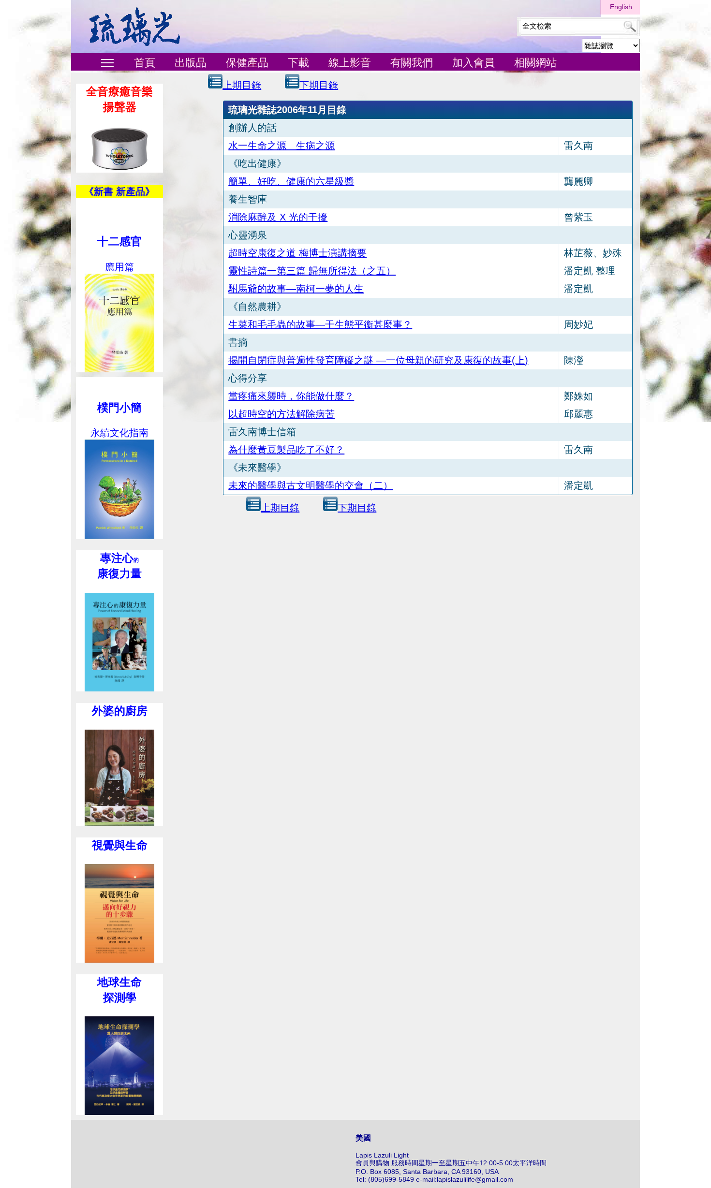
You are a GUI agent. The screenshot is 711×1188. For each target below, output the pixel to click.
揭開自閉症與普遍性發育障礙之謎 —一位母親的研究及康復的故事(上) (378, 360)
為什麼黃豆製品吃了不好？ (286, 449)
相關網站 (535, 63)
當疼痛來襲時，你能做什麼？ (291, 396)
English (621, 7)
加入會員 (473, 63)
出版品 (191, 63)
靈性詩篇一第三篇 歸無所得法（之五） (312, 270)
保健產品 (247, 63)
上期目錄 (241, 85)
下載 (298, 63)
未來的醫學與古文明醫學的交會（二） (310, 485)
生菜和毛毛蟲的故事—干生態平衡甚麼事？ (320, 324)
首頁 (144, 63)
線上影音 (349, 63)
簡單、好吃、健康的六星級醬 (291, 181)
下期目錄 (318, 85)
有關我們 (411, 63)
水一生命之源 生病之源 (281, 145)
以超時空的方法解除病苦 (281, 414)
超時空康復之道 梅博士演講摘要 (297, 253)
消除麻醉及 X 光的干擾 (277, 217)
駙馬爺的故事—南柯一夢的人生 (296, 288)
